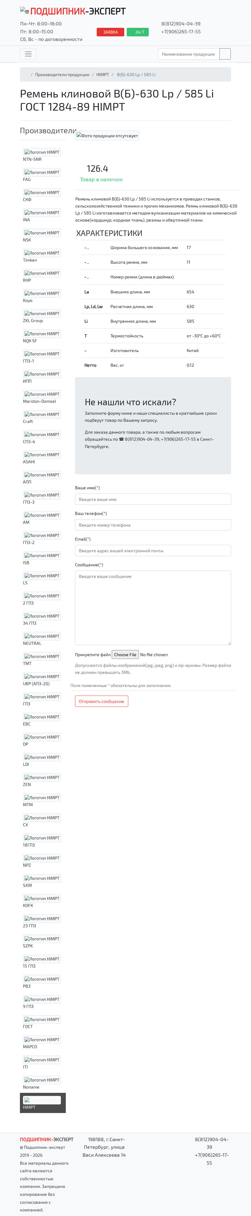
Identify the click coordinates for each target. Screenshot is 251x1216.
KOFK (28, 905)
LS (25, 582)
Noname (31, 1086)
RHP (27, 280)
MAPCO (30, 1046)
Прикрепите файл (93, 654)
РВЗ (27, 986)
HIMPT (102, 74)
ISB (26, 562)
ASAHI (29, 461)
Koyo (27, 300)
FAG (27, 179)
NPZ (27, 865)
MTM (28, 804)
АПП (27, 481)
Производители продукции (62, 74)
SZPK (28, 945)
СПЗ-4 (29, 441)
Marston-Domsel (39, 401)
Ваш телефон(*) (91, 513)
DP (25, 744)
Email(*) (83, 539)
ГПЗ (26, 703)
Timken (30, 260)
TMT (27, 663)
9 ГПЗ (28, 1006)
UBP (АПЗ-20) (36, 683)
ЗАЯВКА (110, 32)
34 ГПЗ (29, 623)
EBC (27, 723)
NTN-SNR (32, 159)
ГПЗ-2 (29, 542)
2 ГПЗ (28, 602)
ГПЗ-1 (28, 360)
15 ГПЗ (29, 965)
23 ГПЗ (29, 925)
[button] (43, 130)
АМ (26, 522)
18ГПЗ (29, 844)
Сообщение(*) (89, 564)
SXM (27, 885)
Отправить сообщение (101, 701)
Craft (28, 421)
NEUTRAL (32, 643)
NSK (27, 239)
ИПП (27, 381)
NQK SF (30, 340)
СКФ (27, 199)
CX (25, 824)
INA (26, 219)
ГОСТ (28, 1026)
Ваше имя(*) (87, 487)
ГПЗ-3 (29, 502)
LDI (26, 764)
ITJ (25, 1066)
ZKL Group (33, 320)
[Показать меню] (28, 54)
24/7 (139, 32)
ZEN (27, 784)
